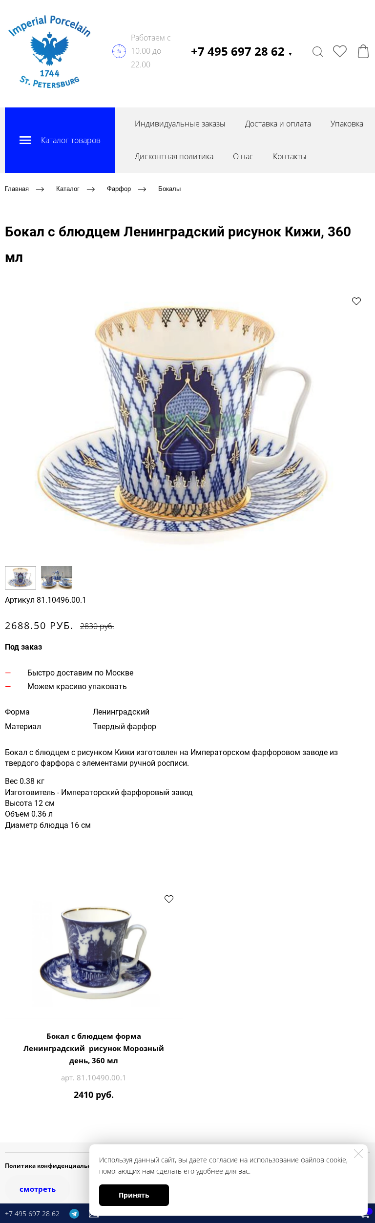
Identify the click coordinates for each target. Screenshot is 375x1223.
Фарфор (119, 188)
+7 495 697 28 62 (242, 51)
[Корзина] (363, 51)
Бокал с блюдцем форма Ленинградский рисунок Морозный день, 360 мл (93, 1048)
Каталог (68, 188)
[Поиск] (317, 51)
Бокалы (169, 188)
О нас (243, 156)
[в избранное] (356, 301)
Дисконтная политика (174, 156)
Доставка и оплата (278, 123)
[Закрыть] (358, 1153)
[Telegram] (74, 1213)
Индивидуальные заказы (180, 123)
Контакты (290, 156)
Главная (17, 188)
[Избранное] (340, 51)
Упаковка (347, 123)
